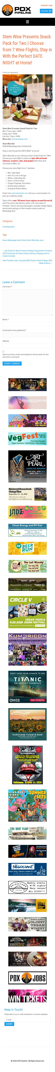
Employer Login (46, 5)
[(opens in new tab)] (27, 384)
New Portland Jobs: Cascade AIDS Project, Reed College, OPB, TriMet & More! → (27, 261)
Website (6, 341)
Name (6, 319)
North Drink (21, 240)
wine (41, 240)
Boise (5, 240)
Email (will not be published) (14, 330)
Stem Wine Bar (33, 240)
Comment (7, 287)
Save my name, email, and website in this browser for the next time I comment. (26, 355)
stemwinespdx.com (20, 139)
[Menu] (27, 21)
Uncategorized (8, 227)
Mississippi (12, 240)
